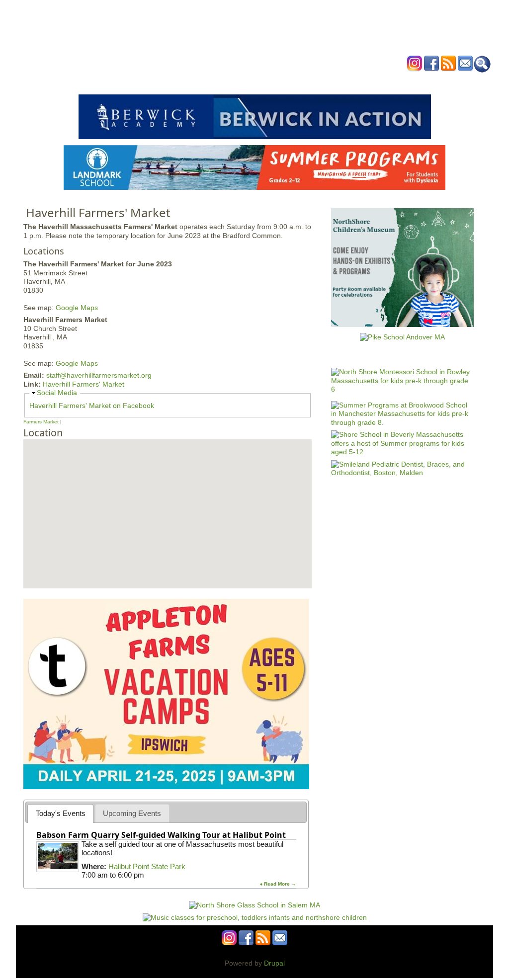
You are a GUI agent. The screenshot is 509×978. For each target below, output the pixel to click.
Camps (275, 81)
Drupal (274, 963)
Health (305, 81)
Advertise (367, 81)
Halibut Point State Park (146, 866)
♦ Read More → (278, 884)
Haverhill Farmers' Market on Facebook (91, 405)
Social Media (57, 393)
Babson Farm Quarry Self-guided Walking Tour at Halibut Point (161, 834)
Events (160, 81)
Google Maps (77, 308)
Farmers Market (41, 421)
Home (130, 81)
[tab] (60, 813)
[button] (158, 467)
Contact (406, 81)
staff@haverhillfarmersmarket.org (99, 375)
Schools (194, 81)
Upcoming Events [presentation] (132, 813)
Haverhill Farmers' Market (83, 384)
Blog (334, 81)
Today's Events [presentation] (60, 813)
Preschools (236, 81)
